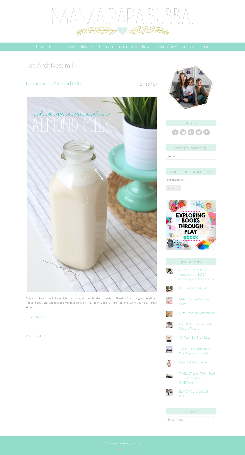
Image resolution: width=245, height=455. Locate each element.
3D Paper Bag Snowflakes (194, 337)
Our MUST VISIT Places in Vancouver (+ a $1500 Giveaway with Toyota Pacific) (197, 274)
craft (96, 46)
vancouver (168, 46)
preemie (55, 46)
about (205, 46)
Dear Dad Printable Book (194, 362)
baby (70, 46)
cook (123, 46)
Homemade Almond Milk (54, 83)
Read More (35, 317)
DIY (134, 46)
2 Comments (35, 335)
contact (189, 46)
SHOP (38, 46)
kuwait (148, 46)
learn (109, 46)
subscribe (174, 188)
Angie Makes (133, 443)
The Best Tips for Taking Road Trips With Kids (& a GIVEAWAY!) (197, 378)
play (83, 46)
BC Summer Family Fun (193, 288)
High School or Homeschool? (197, 313)
